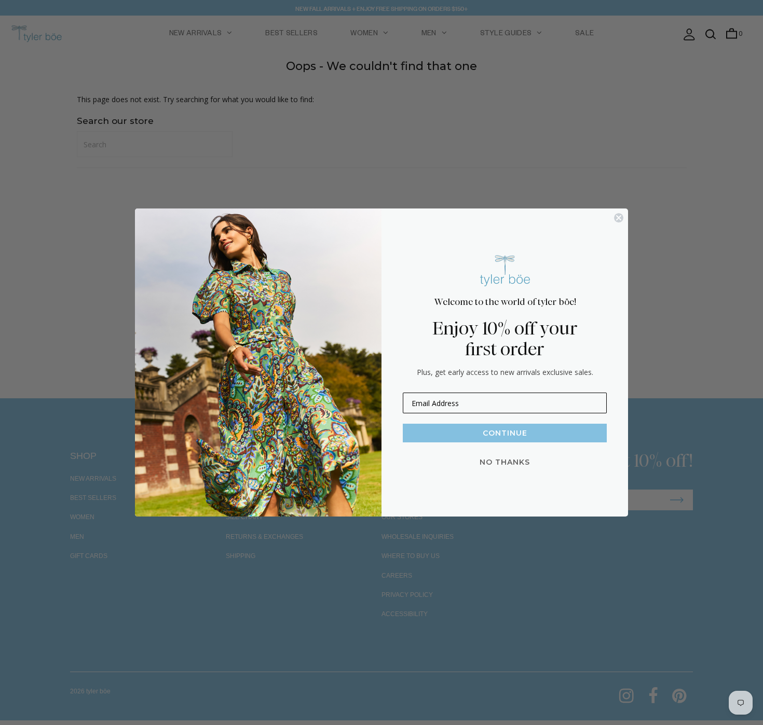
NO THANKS (505, 462)
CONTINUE (505, 433)
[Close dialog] (619, 218)
